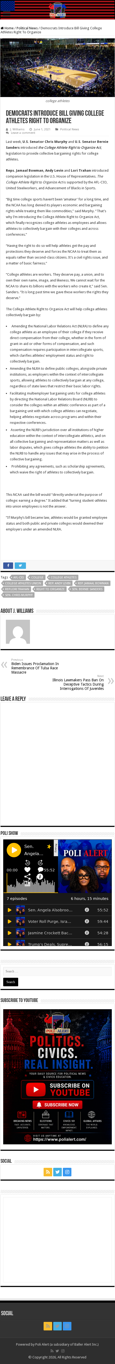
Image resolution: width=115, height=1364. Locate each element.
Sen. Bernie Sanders (87, 589)
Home (9, 28)
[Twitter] (57, 1172)
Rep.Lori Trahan (17, 589)
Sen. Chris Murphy (19, 595)
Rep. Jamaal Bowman (93, 583)
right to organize (50, 589)
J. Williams (17, 129)
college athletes (63, 577)
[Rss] (48, 1172)
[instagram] (67, 1172)
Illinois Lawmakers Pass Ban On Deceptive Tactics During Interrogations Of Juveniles (78, 682)
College (37, 577)
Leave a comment (23, 133)
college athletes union (23, 583)
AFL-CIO (18, 577)
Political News (27, 28)
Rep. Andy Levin (59, 583)
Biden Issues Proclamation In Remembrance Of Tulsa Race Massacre (35, 666)
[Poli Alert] (57, 10)
